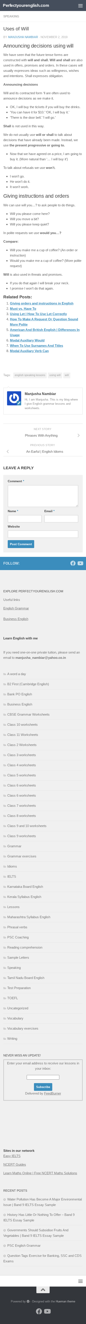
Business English (15, 619)
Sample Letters (18, 957)
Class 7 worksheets (21, 805)
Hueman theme (65, 1301)
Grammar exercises (21, 856)
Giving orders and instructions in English (41, 303)
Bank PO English (19, 694)
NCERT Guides (14, 1164)
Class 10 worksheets (22, 724)
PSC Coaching (18, 937)
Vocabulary (15, 1018)
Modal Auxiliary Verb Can (29, 351)
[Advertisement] (43, 45)
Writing (12, 1038)
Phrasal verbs (17, 927)
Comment (16, 481)
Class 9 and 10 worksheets (27, 826)
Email (49, 511)
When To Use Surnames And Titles (36, 345)
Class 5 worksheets (21, 775)
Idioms (12, 866)
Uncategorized (17, 1008)
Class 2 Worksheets (22, 745)
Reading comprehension (24, 947)
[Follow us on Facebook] (73, 563)
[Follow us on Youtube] (80, 563)
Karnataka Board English (25, 886)
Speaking (14, 967)
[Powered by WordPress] (28, 1301)
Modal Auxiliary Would (27, 340)
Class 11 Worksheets (22, 735)
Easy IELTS (12, 1156)
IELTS (11, 876)
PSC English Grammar (24, 1245)
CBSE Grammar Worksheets (28, 714)
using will (55, 375)
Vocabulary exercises (22, 1028)
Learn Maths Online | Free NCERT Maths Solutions (40, 1173)
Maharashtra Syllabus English (28, 917)
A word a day (16, 674)
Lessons (13, 907)
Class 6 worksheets (21, 785)
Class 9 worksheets (21, 836)
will (67, 375)
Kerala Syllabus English (24, 897)
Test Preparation (19, 988)
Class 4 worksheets (21, 765)
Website (14, 526)
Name (13, 511)
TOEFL (12, 998)
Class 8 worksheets (21, 816)
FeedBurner (52, 1093)
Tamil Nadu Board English (25, 978)
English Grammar (16, 608)
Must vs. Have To (23, 308)
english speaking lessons (30, 375)
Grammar (14, 846)
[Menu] (80, 5)
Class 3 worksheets (21, 755)
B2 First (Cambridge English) (28, 684)
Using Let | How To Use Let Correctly (38, 314)
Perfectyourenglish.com (26, 5)
